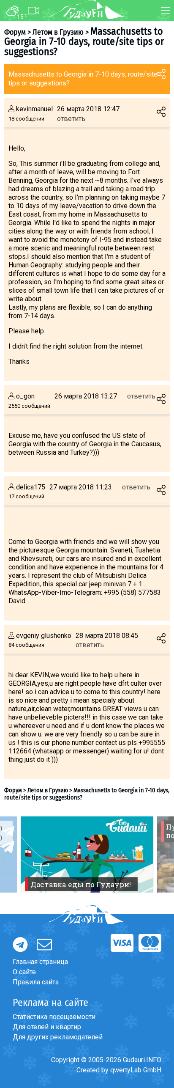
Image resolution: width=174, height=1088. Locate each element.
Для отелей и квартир (47, 1027)
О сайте (24, 972)
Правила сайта (36, 982)
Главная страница (40, 962)
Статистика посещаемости (54, 1017)
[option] (87, 854)
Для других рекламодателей (58, 1037)
